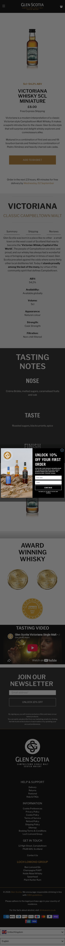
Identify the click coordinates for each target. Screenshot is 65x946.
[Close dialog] (62, 450)
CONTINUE (48, 488)
